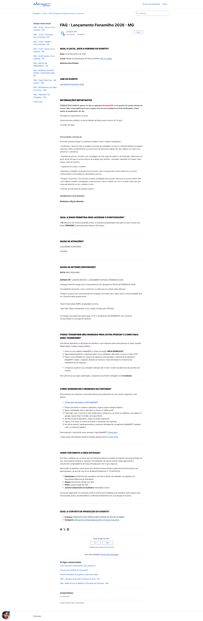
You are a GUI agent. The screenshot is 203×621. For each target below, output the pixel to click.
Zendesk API (71, 31)
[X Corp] (64, 529)
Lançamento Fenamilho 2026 (72, 84)
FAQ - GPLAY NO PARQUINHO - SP (40, 64)
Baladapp (36, 13)
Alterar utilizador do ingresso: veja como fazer (79, 574)
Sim (95, 543)
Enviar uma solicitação (151, 4)
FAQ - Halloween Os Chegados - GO (41, 95)
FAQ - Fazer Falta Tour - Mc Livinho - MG (44, 81)
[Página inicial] (42, 4)
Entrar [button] (165, 4)
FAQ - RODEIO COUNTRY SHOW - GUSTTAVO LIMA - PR (44, 73)
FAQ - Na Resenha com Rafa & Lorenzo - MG (45, 88)
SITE (116, 437)
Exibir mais (37, 102)
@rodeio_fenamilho (111, 520)
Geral (44, 13)
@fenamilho (79, 520)
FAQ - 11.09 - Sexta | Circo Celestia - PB (44, 50)
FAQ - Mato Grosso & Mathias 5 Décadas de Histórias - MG (84, 583)
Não (107, 543)
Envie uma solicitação (110, 554)
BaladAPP (109, 105)
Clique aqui (112, 432)
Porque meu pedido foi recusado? (74, 570)
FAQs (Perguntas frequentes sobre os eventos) (66, 13)
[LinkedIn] (68, 529)
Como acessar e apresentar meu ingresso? (78, 566)
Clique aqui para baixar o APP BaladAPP (81, 402)
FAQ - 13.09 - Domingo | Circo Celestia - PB (43, 35)
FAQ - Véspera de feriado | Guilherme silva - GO (80, 579)
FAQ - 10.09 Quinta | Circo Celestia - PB (44, 57)
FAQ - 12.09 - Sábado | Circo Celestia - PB (42, 43)
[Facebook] (61, 529)
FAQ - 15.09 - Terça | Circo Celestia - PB (44, 28)
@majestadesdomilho (93, 520)
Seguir (138, 32)
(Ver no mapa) (106, 58)
